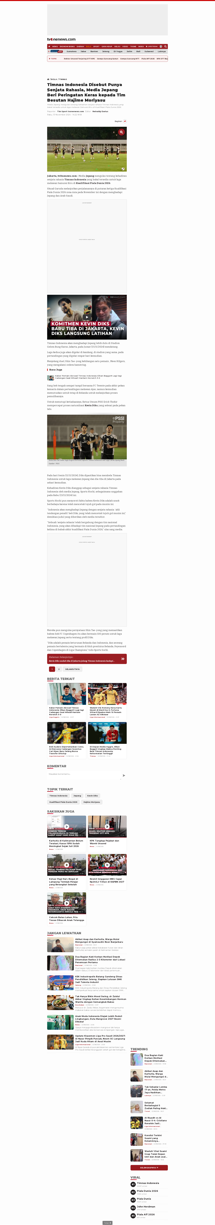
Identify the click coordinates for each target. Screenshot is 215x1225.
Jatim (129, 51)
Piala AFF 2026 (148, 59)
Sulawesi (149, 51)
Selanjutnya (72, 669)
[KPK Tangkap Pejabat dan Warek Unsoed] (107, 826)
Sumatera (71, 51)
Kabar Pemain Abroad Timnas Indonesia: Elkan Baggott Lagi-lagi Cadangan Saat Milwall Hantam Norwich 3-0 (88, 377)
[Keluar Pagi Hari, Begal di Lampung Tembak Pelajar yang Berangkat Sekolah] (66, 865)
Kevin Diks (91, 405)
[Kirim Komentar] (124, 775)
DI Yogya (118, 51)
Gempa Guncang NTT (129, 59)
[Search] (165, 46)
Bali (138, 51)
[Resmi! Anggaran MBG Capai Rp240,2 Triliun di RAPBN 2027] (107, 865)
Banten (94, 51)
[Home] (61, 39)
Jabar (83, 51)
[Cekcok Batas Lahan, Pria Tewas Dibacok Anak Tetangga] (66, 903)
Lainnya (162, 51)
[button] (87, 317)
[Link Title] (49, 79)
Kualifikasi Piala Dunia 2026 (93, 183)
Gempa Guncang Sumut (107, 59)
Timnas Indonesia (75, 179)
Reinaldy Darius (100, 111)
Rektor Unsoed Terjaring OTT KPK (79, 59)
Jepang (90, 176)
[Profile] (161, 46)
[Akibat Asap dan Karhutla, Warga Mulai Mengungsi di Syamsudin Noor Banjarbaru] (60, 944)
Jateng (105, 51)
